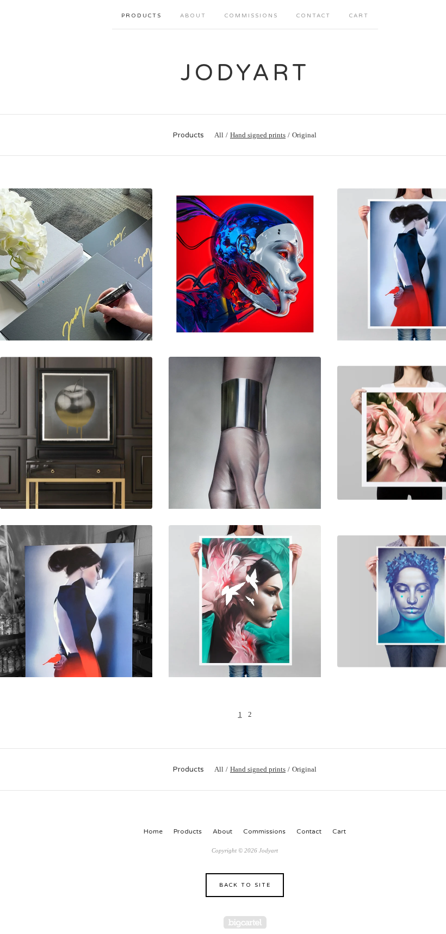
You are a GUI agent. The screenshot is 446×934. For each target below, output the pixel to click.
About (193, 15)
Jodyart (245, 73)
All (219, 135)
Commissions (251, 15)
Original (304, 135)
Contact (313, 15)
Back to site (245, 885)
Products (141, 15)
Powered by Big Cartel (245, 922)
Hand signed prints (258, 135)
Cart (359, 15)
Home (153, 831)
